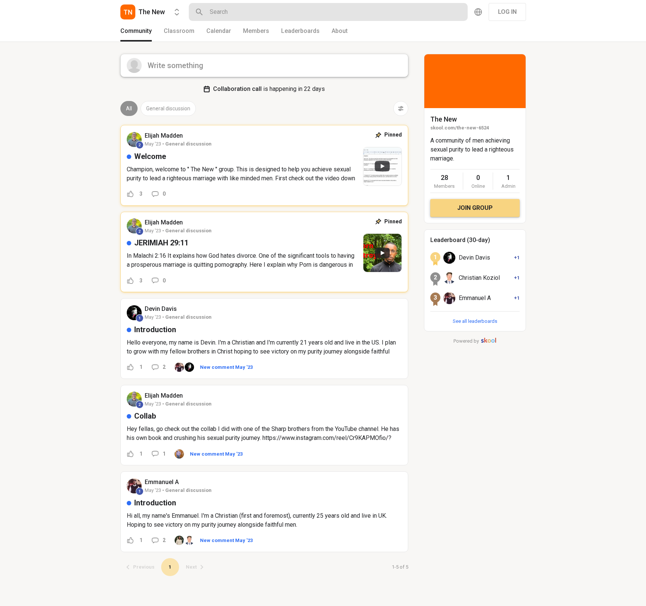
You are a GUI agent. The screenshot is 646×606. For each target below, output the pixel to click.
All (129, 108)
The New (443, 119)
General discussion (168, 108)
